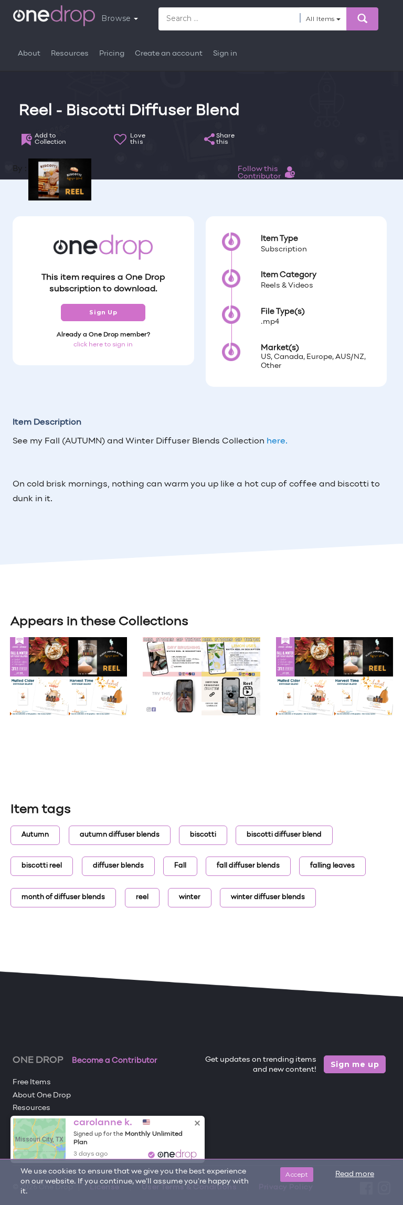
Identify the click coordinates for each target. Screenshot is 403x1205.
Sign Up (103, 312)
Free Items (32, 1082)
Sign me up (355, 1064)
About (29, 53)
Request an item (42, 1133)
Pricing (111, 53)
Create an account (169, 53)
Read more (354, 1174)
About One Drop (42, 1095)
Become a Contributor (114, 1060)
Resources (70, 53)
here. (277, 441)
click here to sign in (103, 345)
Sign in (225, 53)
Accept (296, 1174)
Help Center (34, 1121)
